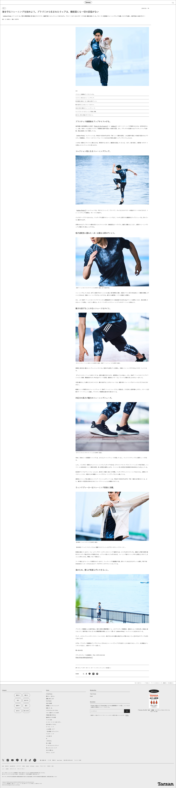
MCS (52, 766)
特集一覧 (53, 760)
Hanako (27, 766)
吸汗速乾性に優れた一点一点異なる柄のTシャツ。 (86, 101)
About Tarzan (59, 760)
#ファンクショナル (101, 667)
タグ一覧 (49, 760)
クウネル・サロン (43, 766)
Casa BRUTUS (12, 766)
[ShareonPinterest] (97, 674)
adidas (113, 126)
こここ (3, 768)
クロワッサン (18, 766)
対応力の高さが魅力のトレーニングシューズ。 (86, 108)
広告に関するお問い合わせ (68, 760)
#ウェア (80, 667)
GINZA (23, 766)
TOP (135, 683)
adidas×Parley (81, 210)
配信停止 (127, 715)
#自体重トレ (108, 667)
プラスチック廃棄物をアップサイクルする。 (85, 94)
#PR (76, 667)
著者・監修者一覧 (43, 760)
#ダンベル (88, 667)
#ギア (84, 667)
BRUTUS (6, 766)
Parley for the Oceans (100, 126)
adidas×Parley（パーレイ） (10, 16)
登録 (127, 711)
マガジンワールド (13, 768)
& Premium (32, 766)
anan (3, 766)
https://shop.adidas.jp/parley (83, 657)
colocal (37, 766)
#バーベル (93, 667)
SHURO (7, 768)
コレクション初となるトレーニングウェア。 (85, 97)
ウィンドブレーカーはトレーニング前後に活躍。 (86, 111)
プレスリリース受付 (77, 760)
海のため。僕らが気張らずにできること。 (85, 115)
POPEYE (48, 766)
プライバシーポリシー (21, 768)
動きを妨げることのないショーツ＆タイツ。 (85, 104)
